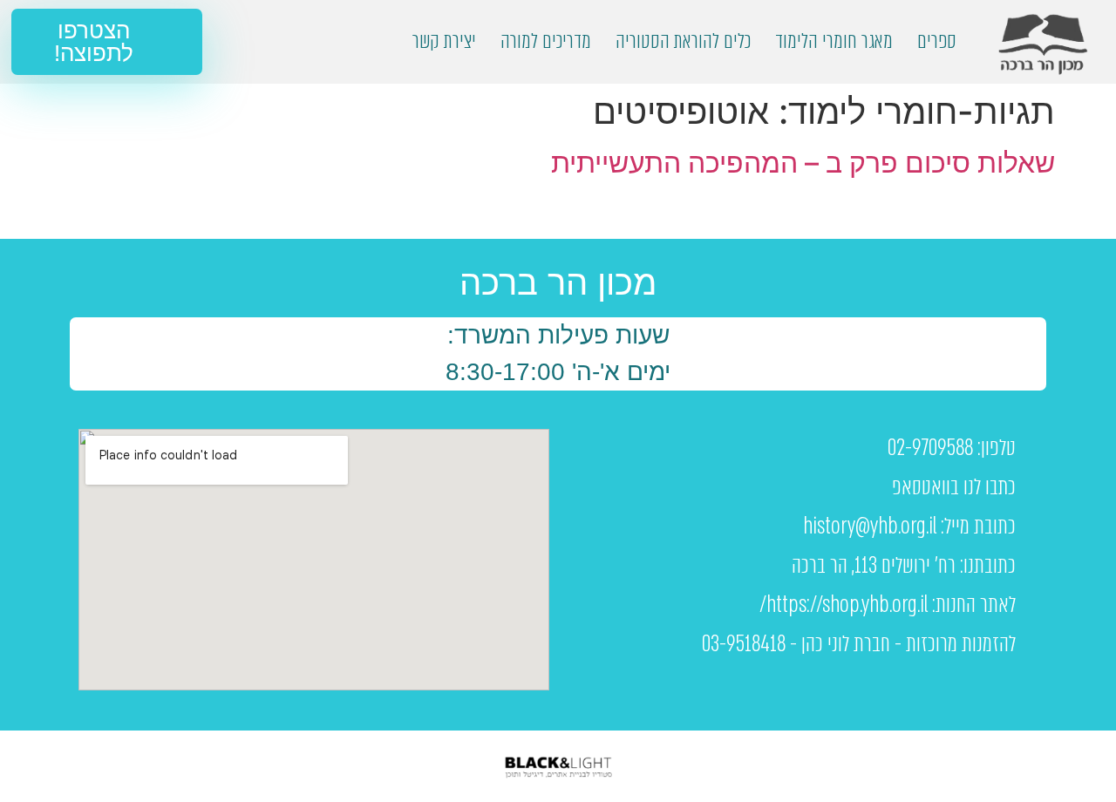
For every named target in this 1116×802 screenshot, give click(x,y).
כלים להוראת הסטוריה (683, 41)
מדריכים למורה (545, 41)
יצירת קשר (444, 41)
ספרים (936, 41)
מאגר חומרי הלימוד (834, 41)
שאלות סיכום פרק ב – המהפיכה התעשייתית (803, 163)
